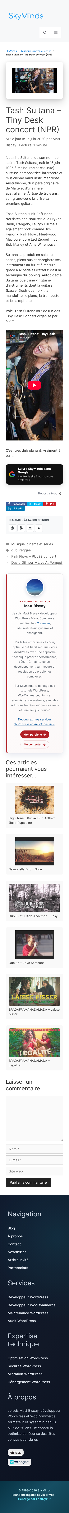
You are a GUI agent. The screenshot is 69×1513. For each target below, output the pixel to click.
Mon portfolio (33, 734)
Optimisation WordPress (28, 1358)
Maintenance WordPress (28, 1313)
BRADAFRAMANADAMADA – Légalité (29, 1063)
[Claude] (21, 528)
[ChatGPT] (12, 528)
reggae (25, 550)
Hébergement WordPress (29, 1382)
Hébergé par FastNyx (33, 1499)
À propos (15, 1236)
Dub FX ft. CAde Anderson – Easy (33, 916)
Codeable (43, 623)
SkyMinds (11, 51)
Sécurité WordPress (24, 1366)
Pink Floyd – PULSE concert (33, 556)
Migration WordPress (25, 1374)
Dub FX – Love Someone (26, 963)
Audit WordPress (22, 1321)
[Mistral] (30, 528)
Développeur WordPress (28, 1297)
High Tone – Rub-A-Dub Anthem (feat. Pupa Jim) (32, 820)
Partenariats (18, 1268)
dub (14, 550)
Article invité (18, 1260)
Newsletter (17, 1252)
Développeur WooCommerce (32, 1305)
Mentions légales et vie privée (33, 1495)
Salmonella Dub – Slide (25, 869)
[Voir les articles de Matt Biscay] (35, 587)
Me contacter (33, 744)
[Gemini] (39, 528)
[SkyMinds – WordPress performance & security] (27, 15)
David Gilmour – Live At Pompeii (36, 562)
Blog (11, 1228)
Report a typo (47, 493)
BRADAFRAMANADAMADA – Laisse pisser (34, 1012)
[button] (44, 32)
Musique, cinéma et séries (36, 51)
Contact (14, 1244)
